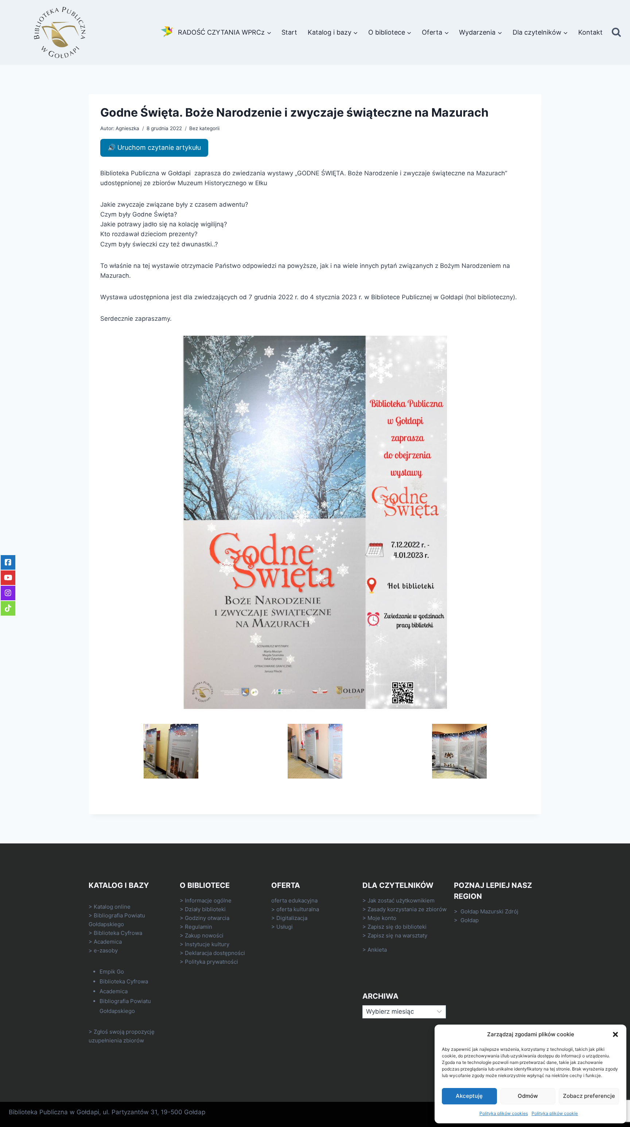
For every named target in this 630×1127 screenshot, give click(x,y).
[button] (615, 1034)
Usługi (284, 926)
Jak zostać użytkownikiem (401, 900)
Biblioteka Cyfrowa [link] (118, 932)
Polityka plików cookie (555, 1113)
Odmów (528, 1095)
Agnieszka (127, 128)
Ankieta (377, 949)
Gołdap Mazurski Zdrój (489, 911)
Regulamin (198, 926)
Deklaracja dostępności (215, 952)
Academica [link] (108, 941)
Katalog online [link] (112, 906)
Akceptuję (469, 1095)
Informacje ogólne (208, 900)
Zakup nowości (204, 935)
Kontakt (590, 32)
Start (289, 32)
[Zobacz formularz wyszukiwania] (616, 33)
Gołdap (469, 920)
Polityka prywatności (211, 961)
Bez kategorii (204, 128)
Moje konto (382, 918)
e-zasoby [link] (106, 950)
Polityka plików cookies (503, 1113)
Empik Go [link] (112, 971)
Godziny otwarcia (207, 918)
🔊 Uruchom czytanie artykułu (154, 147)
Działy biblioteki (205, 909)
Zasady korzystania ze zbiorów (407, 909)
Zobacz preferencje (589, 1095)
